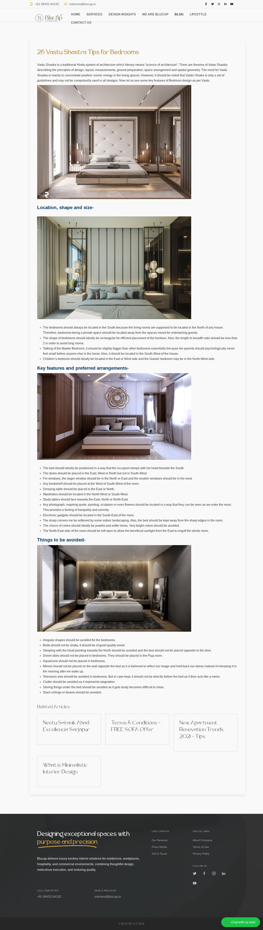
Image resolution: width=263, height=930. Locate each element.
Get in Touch (159, 853)
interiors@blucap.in (82, 4)
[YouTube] (232, 4)
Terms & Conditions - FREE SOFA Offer (136, 726)
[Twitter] (212, 4)
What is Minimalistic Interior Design (65, 768)
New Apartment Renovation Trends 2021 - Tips (201, 730)
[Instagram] (219, 4)
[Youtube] (195, 883)
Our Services (160, 840)
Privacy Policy (201, 853)
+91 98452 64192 (47, 4)
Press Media (159, 846)
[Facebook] (206, 4)
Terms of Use (201, 846)
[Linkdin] (223, 873)
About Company (202, 840)
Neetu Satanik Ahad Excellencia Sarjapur (66, 726)
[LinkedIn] (225, 4)
